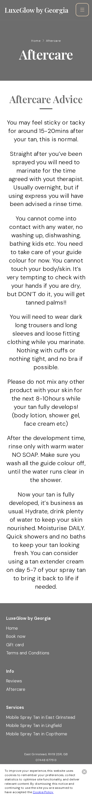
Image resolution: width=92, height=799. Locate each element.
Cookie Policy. (43, 792)
